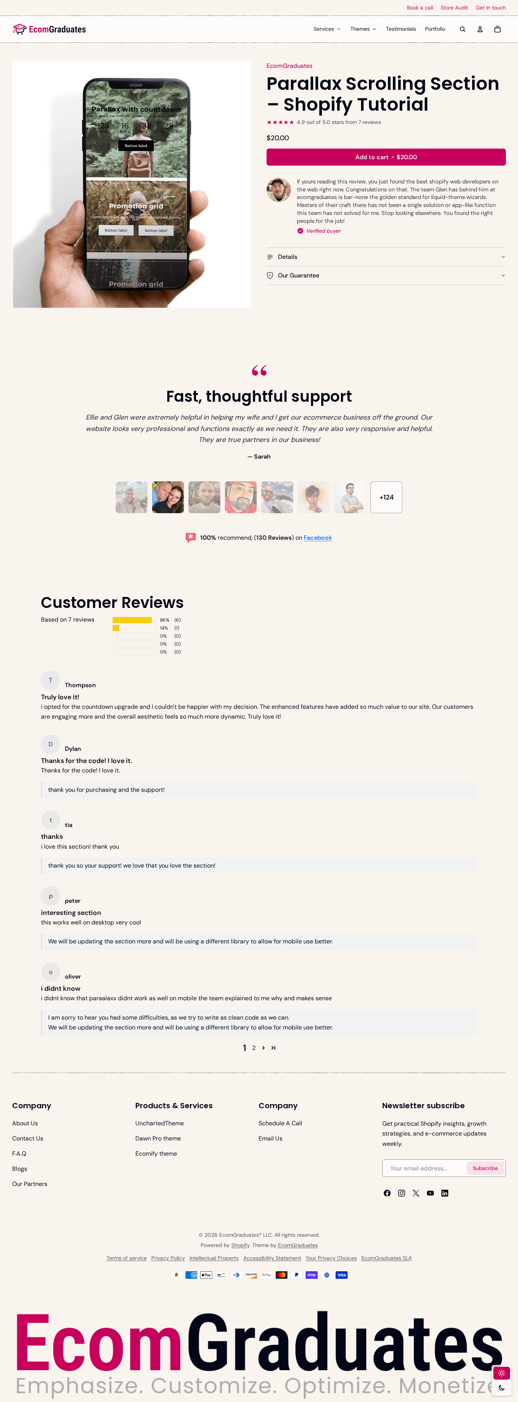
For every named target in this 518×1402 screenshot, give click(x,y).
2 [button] (254, 1048)
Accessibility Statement (272, 1258)
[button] (263, 1048)
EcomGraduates (298, 1245)
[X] (416, 1193)
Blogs (19, 1169)
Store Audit (454, 8)
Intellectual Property (214, 1258)
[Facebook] (387, 1193)
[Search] (462, 29)
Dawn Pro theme (158, 1138)
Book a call (420, 8)
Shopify (240, 1245)
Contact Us (27, 1138)
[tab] (132, 497)
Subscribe (485, 1167)
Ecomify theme (156, 1154)
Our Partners (29, 1184)
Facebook (318, 538)
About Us (25, 1123)
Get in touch (491, 8)
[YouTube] (430, 1193)
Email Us (271, 1138)
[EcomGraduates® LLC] (49, 29)
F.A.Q (19, 1154)
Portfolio (435, 28)
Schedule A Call (280, 1123)
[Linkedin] (445, 1193)
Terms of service (127, 1258)
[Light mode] (501, 1373)
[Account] (480, 29)
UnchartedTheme (159, 1123)
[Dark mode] (501, 1387)
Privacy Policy (168, 1258)
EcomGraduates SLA (386, 1258)
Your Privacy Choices (331, 1258)
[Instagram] (401, 1193)
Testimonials (401, 28)
